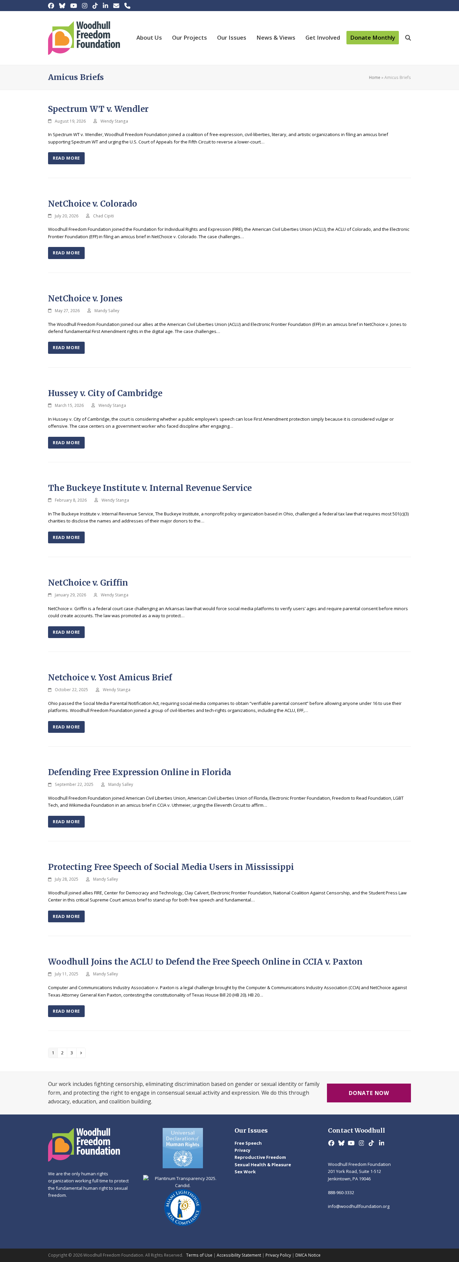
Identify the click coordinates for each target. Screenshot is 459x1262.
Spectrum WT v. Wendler (98, 109)
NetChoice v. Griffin (88, 583)
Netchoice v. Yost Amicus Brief (110, 677)
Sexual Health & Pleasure (263, 1165)
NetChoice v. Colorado (92, 204)
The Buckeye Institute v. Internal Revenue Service (150, 488)
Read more (66, 158)
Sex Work (245, 1172)
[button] (408, 38)
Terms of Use (199, 1255)
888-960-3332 (341, 1192)
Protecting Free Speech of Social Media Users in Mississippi (171, 867)
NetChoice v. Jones (85, 298)
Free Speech (248, 1143)
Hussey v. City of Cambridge (105, 393)
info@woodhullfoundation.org (358, 1206)
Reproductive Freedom (260, 1157)
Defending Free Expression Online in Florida (140, 772)
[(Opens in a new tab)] (183, 1148)
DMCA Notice (308, 1255)
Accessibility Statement (239, 1255)
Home (374, 77)
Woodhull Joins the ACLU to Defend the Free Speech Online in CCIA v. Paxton (205, 962)
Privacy (242, 1150)
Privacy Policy (278, 1255)
